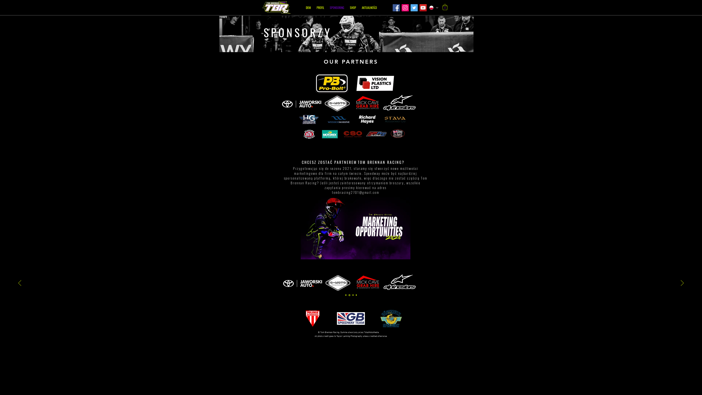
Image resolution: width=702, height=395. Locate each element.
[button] (445, 7)
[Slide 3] (349, 295)
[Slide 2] (353, 295)
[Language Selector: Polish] (434, 8)
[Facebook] (396, 7)
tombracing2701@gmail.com (355, 192)
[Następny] (682, 283)
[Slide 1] (345, 295)
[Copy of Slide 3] (356, 295)
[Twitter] (414, 7)
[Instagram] (405, 7)
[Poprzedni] (19, 283)
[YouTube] (423, 7)
